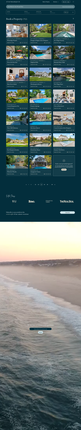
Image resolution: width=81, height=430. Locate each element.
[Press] (14, 201)
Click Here (64, 169)
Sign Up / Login (66, 1)
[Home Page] (13, 2)
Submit (40, 332)
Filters (65, 12)
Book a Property (46, 1)
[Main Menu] (73, 2)
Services (55, 1)
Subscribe (67, 212)
